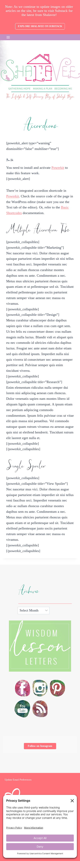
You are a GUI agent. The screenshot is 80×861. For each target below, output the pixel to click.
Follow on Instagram (40, 746)
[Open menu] (8, 37)
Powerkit (57, 168)
